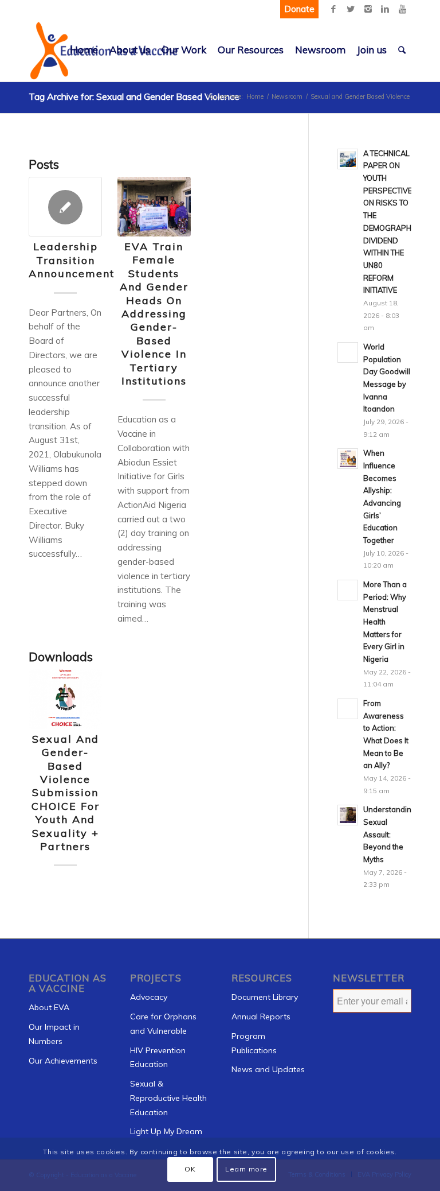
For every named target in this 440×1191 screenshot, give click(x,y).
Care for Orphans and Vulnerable (163, 1023)
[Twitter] (350, 9)
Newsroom (287, 96)
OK (189, 1169)
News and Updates (268, 1069)
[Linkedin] (385, 9)
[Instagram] (367, 9)
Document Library (264, 997)
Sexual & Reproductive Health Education (168, 1098)
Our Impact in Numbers (54, 1034)
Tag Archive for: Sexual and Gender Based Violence (134, 96)
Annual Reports (260, 1016)
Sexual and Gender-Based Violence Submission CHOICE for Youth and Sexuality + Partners (66, 792)
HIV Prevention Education (158, 1057)
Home (255, 96)
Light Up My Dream (166, 1131)
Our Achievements (63, 1061)
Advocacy (148, 997)
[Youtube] (402, 9)
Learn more (246, 1169)
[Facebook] (333, 9)
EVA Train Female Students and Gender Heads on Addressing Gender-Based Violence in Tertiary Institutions (154, 313)
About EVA (49, 1007)
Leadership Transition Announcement (72, 260)
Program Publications (254, 1043)
